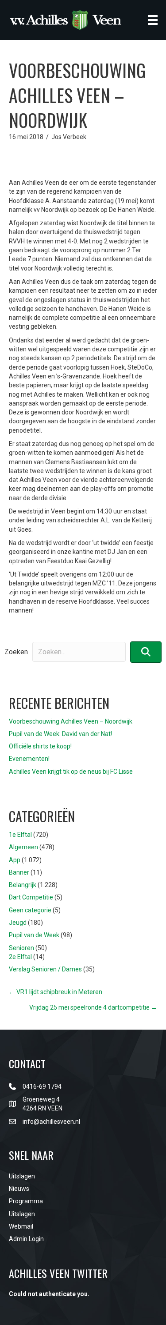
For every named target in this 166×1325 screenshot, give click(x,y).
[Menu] (153, 20)
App (14, 859)
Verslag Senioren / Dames (45, 969)
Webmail (21, 1226)
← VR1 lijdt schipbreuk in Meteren (55, 991)
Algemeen (23, 847)
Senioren (21, 947)
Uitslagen (22, 1176)
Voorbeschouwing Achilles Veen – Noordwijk (70, 721)
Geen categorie (30, 910)
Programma (26, 1201)
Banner (19, 872)
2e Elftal (20, 956)
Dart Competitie (31, 897)
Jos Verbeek (68, 136)
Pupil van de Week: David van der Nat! (60, 733)
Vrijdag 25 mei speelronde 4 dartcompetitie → (93, 1007)
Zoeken (16, 652)
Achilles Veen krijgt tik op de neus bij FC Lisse (71, 771)
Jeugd (18, 922)
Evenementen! (29, 758)
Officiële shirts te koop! (40, 746)
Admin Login (26, 1238)
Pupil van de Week (34, 935)
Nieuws (19, 1188)
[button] (146, 651)
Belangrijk (22, 884)
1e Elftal (20, 834)
